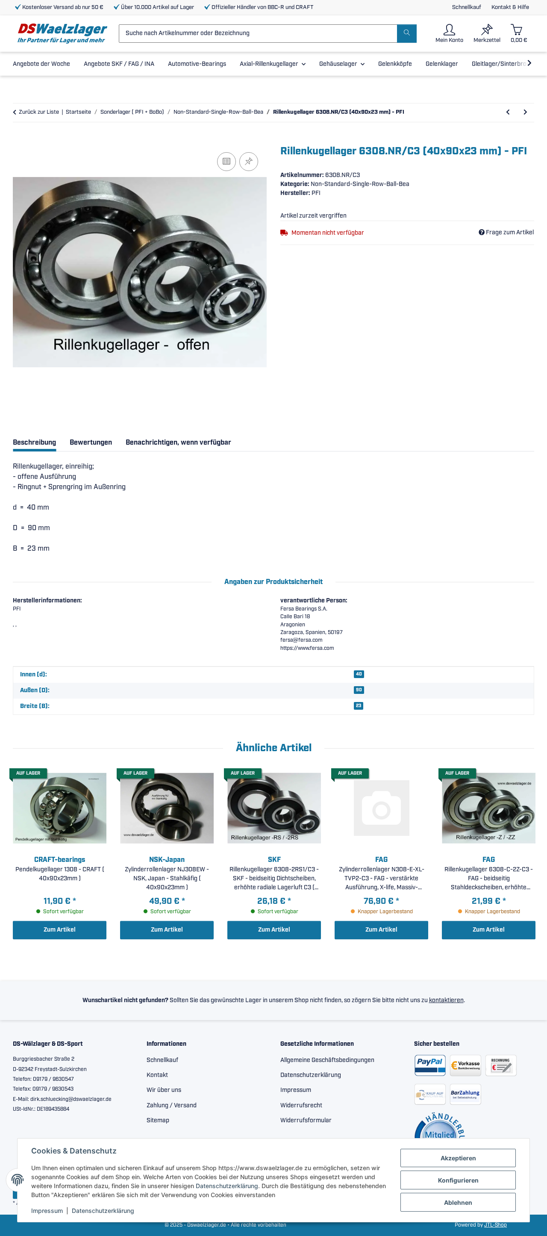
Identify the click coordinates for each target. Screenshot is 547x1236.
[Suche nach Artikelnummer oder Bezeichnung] (407, 33)
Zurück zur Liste (39, 112)
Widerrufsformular (306, 1120)
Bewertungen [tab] (91, 442)
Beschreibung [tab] (34, 442)
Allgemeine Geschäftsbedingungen (327, 1060)
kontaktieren (446, 1000)
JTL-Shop (495, 1225)
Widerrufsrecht (301, 1105)
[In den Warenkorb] (19, 140)
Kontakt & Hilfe (510, 7)
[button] (449, 33)
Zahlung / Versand (172, 1105)
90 (359, 690)
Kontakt (157, 1075)
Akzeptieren (458, 1158)
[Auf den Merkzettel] (248, 161)
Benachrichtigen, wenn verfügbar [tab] (178, 442)
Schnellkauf (466, 7)
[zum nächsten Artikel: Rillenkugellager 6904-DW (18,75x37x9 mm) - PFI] (525, 112)
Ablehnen (458, 1202)
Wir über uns (164, 1090)
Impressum (47, 1210)
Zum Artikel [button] (60, 930)
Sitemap (158, 1120)
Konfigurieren (458, 1180)
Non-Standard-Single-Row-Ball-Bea (360, 184)
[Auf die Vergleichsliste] (226, 161)
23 (358, 706)
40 (359, 674)
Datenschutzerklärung (227, 1185)
